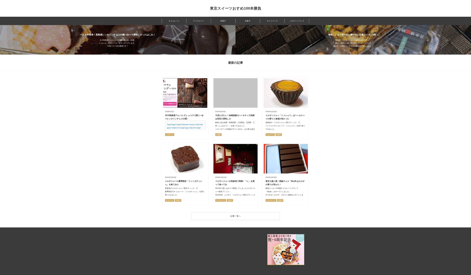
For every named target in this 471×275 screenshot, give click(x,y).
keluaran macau (188, 124)
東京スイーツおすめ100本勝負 (235, 8)
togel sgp (184, 128)
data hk (192, 128)
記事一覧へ (235, 216)
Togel (169, 124)
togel (173, 124)
